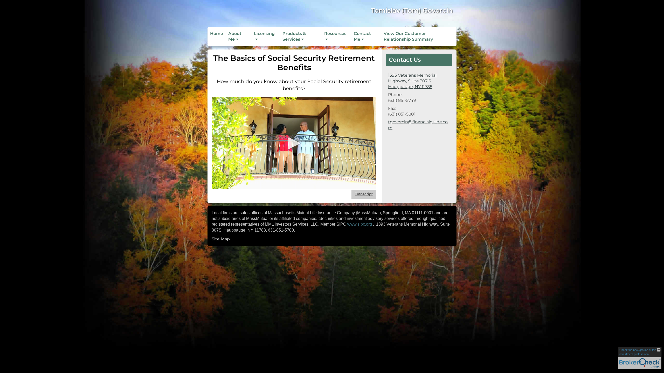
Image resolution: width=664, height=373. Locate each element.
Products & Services (294, 36)
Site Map (221, 238)
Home (216, 33)
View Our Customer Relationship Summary (408, 36)
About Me (234, 36)
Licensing (264, 33)
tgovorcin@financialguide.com (418, 124)
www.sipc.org (359, 224)
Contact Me (362, 36)
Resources (335, 33)
